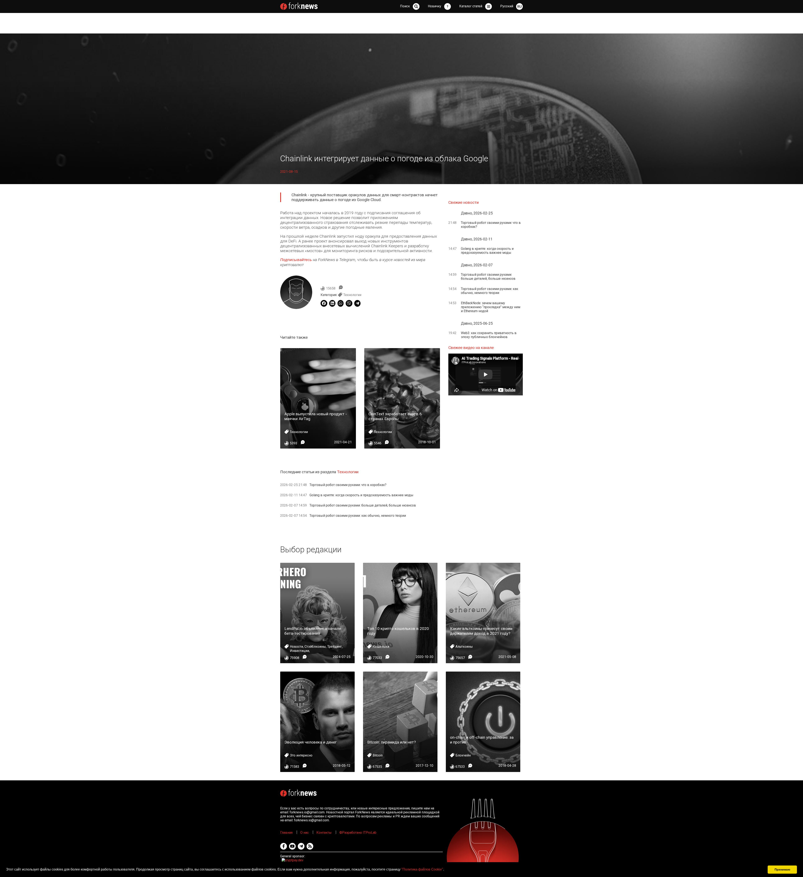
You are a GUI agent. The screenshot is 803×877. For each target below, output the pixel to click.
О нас (304, 833)
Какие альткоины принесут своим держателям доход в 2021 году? (481, 631)
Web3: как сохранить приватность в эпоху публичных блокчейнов (489, 335)
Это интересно (301, 755)
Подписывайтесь (296, 259)
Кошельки (381, 647)
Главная (286, 833)
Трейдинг (334, 647)
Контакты (324, 833)
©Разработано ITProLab (357, 833)
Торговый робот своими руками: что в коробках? (347, 485)
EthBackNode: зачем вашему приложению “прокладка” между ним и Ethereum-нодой (490, 307)
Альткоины (464, 647)
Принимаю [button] (782, 869)
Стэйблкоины (315, 647)
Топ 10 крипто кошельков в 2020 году (398, 631)
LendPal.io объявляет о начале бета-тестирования (312, 631)
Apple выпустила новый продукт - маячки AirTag (315, 416)
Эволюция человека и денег (310, 742)
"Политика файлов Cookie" (422, 869)
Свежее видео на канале (471, 347)
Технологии (352, 295)
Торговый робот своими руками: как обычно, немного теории (357, 516)
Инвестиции (299, 651)
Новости (296, 647)
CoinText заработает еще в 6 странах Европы (395, 416)
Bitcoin (378, 755)
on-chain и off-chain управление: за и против (482, 740)
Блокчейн (463, 755)
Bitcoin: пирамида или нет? (391, 742)
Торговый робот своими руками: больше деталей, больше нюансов (362, 505)
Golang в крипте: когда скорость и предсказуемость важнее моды (361, 495)
